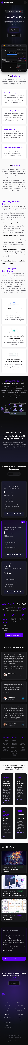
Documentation (14, 35)
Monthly (17, 474)
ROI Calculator (7, 1017)
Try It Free (14, 30)
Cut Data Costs (20, 1002)
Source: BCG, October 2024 (22, 750)
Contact (20, 1020)
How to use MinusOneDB (14, 513)
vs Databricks (7, 1022)
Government (20, 1005)
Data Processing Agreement (14, 1040)
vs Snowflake (7, 1020)
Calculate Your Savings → (14, 635)
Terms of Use (18, 1037)
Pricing (7, 1008)
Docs (7, 1010)
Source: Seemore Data (5, 750)
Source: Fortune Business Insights (14, 754)
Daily (10, 474)
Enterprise (7, 1005)
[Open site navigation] (25, 2)
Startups (7, 1002)
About (20, 1017)
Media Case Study (20, 1008)
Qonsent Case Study (20, 1010)
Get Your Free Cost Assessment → (14, 958)
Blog (7, 1025)
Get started (14, 983)
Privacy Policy (10, 1037)
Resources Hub (7, 1027)
